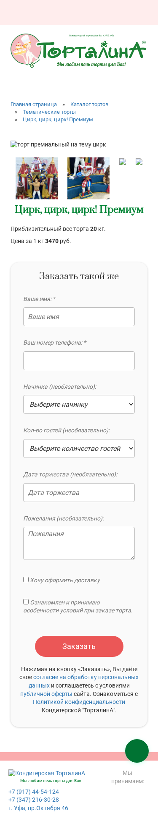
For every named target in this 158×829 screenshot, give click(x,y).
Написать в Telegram (126, 9)
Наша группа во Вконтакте (94, 9)
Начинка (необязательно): (59, 386)
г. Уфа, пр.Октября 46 (38, 808)
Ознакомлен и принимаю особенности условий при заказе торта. (78, 606)
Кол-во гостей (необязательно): (66, 430)
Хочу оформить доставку (64, 580)
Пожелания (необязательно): (63, 518)
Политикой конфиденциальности (79, 701)
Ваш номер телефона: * (54, 342)
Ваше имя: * (39, 299)
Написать (110, 9)
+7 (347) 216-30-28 (33, 799)
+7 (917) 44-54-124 (33, 791)
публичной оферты (46, 693)
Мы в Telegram (142, 9)
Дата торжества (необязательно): (70, 474)
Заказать (79, 646)
